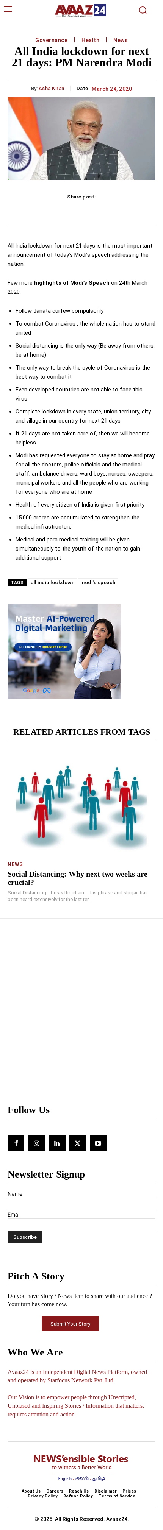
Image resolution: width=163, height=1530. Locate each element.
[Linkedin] (57, 1143)
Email (14, 1214)
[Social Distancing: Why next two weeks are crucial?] (81, 804)
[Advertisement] (81, 1015)
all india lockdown (52, 582)
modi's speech (98, 582)
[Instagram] (36, 1143)
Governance (51, 40)
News (120, 40)
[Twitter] (77, 1143)
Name (15, 1193)
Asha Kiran (51, 88)
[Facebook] (16, 1143)
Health (90, 40)
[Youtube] (98, 1143)
